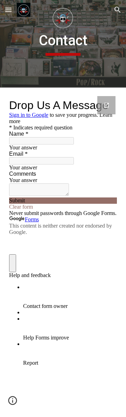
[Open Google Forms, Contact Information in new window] (106, 105)
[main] (63, 44)
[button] (8, 9)
